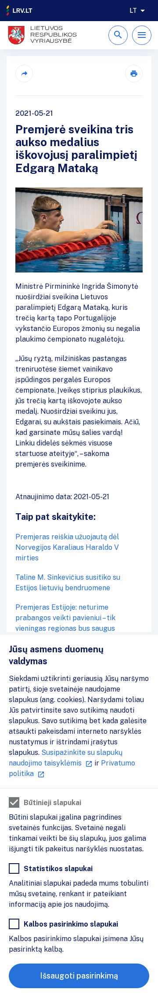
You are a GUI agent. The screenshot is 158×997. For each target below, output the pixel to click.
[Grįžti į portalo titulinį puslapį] (20, 10)
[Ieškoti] (118, 35)
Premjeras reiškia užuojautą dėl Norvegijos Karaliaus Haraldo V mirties (67, 547)
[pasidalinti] (24, 73)
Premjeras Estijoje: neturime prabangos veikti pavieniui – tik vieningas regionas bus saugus (65, 618)
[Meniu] (141, 35)
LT (133, 10)
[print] (134, 73)
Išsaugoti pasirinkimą (79, 975)
